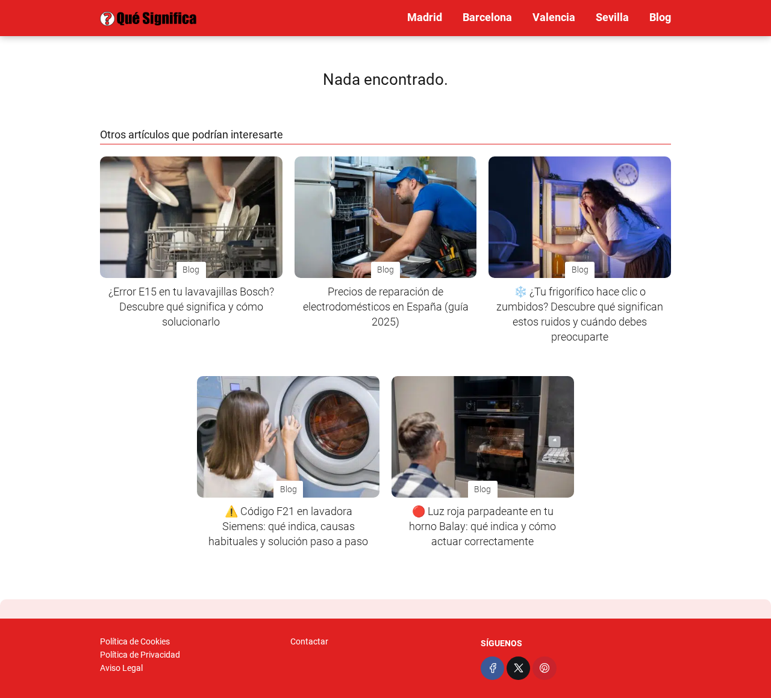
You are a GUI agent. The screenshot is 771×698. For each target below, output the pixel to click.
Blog (660, 17)
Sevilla (612, 17)
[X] (518, 668)
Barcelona (487, 17)
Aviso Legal (121, 668)
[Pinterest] (544, 668)
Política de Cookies (135, 641)
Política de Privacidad (140, 654)
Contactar (309, 641)
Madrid (424, 17)
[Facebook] (492, 668)
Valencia (553, 17)
